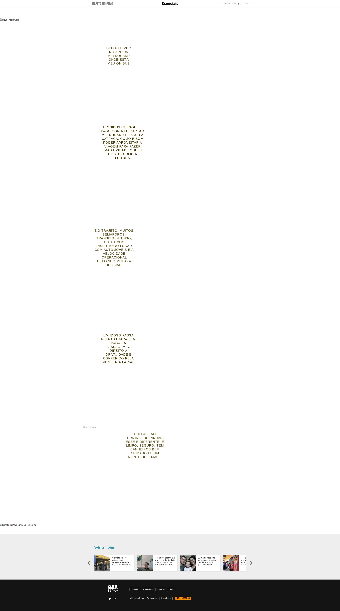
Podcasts (161, 589)
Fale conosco (152, 598)
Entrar (246, 4)
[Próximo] (251, 563)
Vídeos (171, 589)
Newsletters (183, 598)
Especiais (170, 4)
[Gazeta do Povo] (113, 588)
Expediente (166, 598)
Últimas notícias (137, 598)
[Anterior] (89, 563)
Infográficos (148, 589)
